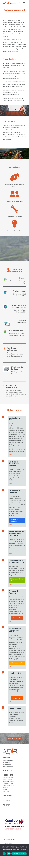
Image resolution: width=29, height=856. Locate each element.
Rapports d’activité (8, 766)
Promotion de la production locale (18, 306)
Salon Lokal (6, 791)
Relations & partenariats (11, 386)
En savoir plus (17, 618)
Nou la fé (5, 787)
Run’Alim (5, 789)
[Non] (27, 850)
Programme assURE (8, 781)
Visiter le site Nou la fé (16, 580)
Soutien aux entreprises (12, 349)
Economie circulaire (8, 777)
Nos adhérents (7, 764)
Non (9, 853)
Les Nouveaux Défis (8, 783)
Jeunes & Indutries (7, 779)
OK (4, 853)
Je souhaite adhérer (14, 738)
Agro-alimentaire (16, 330)
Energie (22, 278)
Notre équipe (6, 762)
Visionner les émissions (14, 520)
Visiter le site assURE (17, 663)
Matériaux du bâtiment (17, 368)
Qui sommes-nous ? (8, 760)
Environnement (19, 291)
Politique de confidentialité (19, 853)
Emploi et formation (21, 322)
